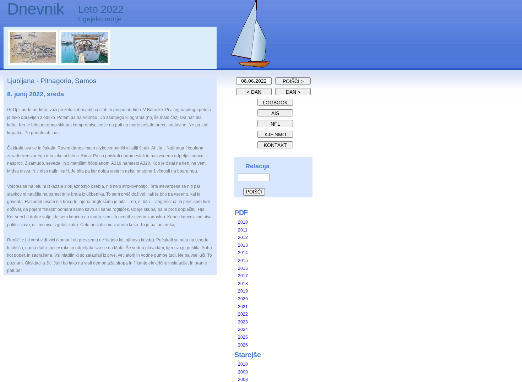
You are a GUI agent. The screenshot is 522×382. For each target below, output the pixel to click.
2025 (243, 337)
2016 (243, 268)
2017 (243, 275)
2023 (243, 322)
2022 (243, 314)
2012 (243, 237)
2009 (243, 372)
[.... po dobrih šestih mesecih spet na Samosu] (33, 63)
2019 (243, 291)
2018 (243, 283)
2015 (243, 260)
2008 (243, 379)
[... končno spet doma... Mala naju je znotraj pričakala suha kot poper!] (84, 63)
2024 (243, 329)
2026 (243, 345)
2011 (243, 230)
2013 (243, 245)
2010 (243, 222)
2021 (243, 306)
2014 (243, 252)
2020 (243, 298)
